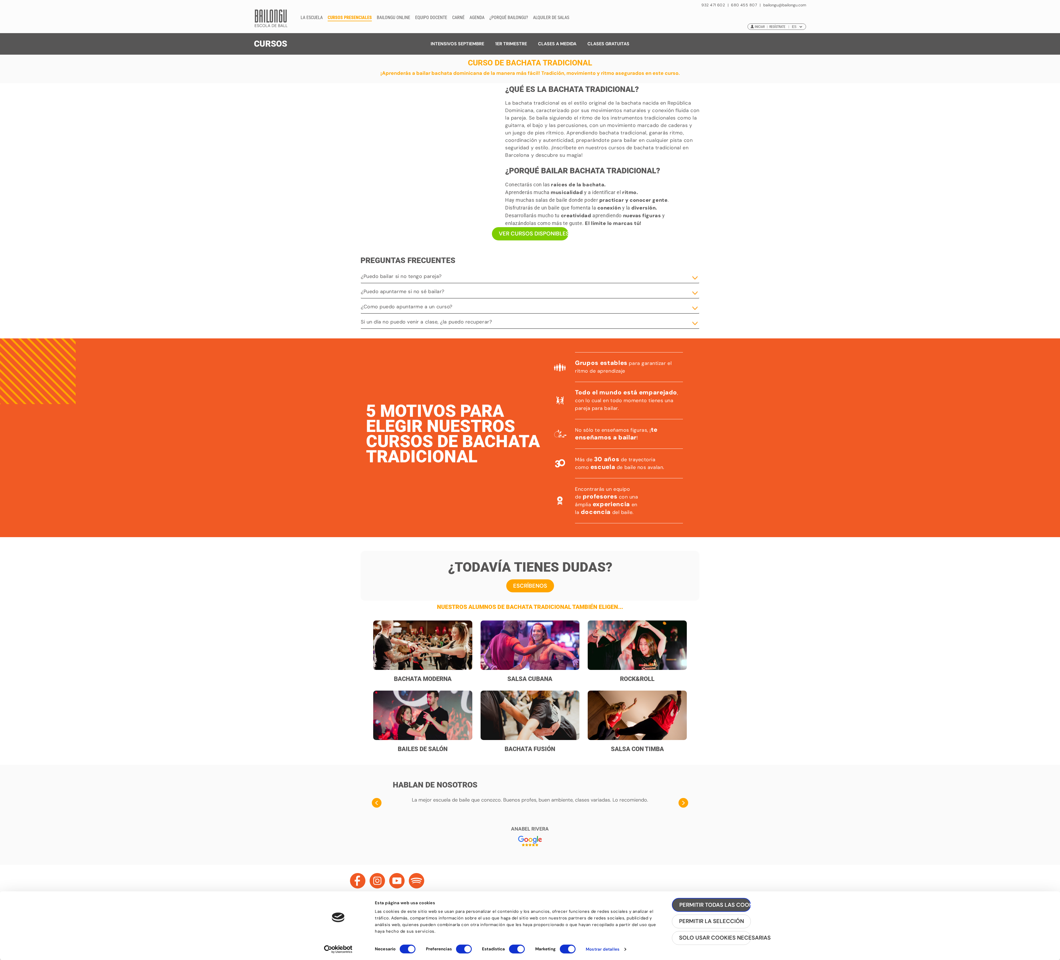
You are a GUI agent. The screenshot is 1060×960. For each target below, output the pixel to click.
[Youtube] (397, 881)
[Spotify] (416, 881)
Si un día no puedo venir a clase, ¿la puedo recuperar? (426, 322)
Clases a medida (557, 44)
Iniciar (759, 27)
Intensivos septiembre (457, 44)
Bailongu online (393, 17)
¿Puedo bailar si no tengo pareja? (401, 276)
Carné (458, 17)
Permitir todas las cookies (715, 904)
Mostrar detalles (602, 949)
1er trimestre (511, 44)
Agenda (477, 17)
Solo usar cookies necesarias (715, 938)
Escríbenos (530, 585)
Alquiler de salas (551, 17)
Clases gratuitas (608, 44)
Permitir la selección (711, 921)
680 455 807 (744, 4)
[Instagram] (377, 881)
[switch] (464, 951)
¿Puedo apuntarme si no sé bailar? (402, 291)
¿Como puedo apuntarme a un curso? (406, 306)
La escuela (312, 17)
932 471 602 (713, 4)
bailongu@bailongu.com (784, 5)
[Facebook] (357, 881)
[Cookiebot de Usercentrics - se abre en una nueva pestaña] (338, 949)
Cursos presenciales (350, 17)
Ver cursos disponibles (533, 233)
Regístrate (777, 27)
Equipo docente (431, 17)
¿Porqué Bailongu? (508, 17)
